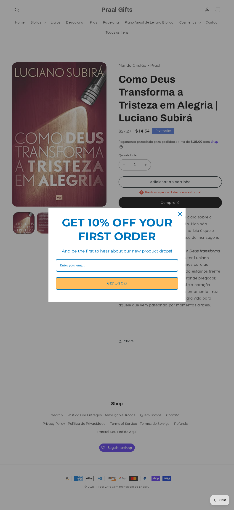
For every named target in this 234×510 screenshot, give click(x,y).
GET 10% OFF (117, 283)
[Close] (180, 213)
